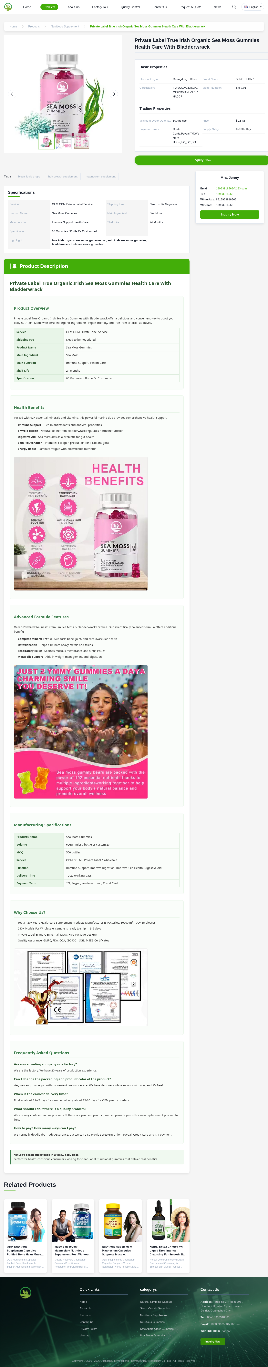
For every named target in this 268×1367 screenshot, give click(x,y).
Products (49, 7)
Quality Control (130, 7)
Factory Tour (100, 7)
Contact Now (25, 1267)
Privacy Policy (88, 1328)
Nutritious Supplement (154, 1315)
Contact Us (159, 7)
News (217, 7)
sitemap (84, 1335)
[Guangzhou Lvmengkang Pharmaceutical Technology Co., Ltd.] (9, 7)
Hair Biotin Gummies (153, 1335)
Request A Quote (190, 7)
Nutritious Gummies (152, 1321)
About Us (74, 7)
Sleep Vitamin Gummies (155, 1308)
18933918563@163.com (231, 188)
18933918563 (224, 194)
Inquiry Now (230, 214)
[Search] (234, 7)
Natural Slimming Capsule (156, 1301)
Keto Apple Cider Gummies (157, 1328)
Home (27, 7)
